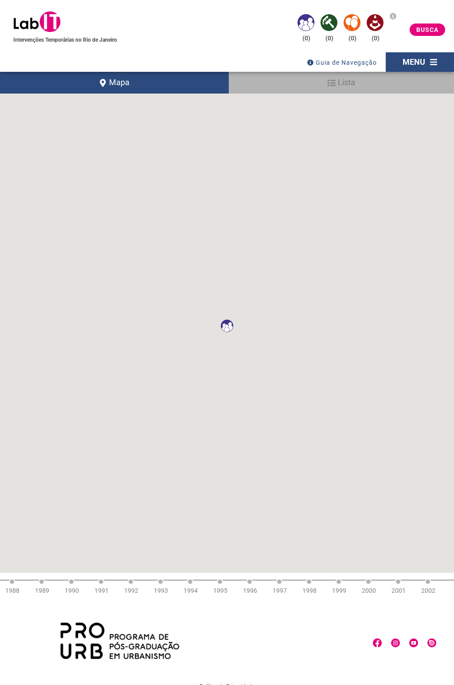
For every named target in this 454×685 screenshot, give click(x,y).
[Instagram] (395, 642)
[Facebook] (377, 642)
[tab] (114, 83)
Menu (414, 62)
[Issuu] (431, 642)
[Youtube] (413, 642)
